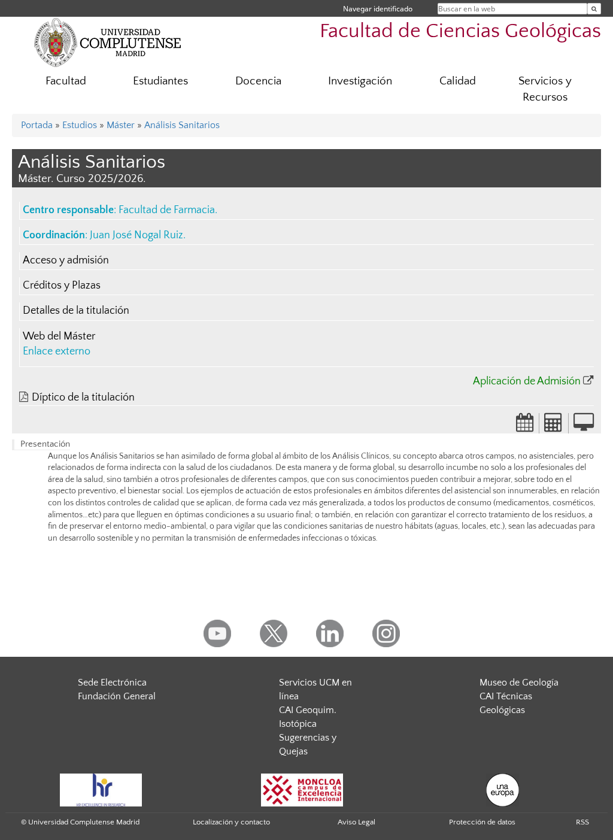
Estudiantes (160, 81)
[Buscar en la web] (594, 8)
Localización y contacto (231, 822)
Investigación (360, 81)
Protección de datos (482, 822)
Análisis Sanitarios (182, 125)
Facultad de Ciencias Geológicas (460, 31)
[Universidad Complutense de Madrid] (108, 42)
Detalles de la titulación (76, 311)
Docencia (258, 81)
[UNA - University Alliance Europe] (502, 789)
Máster (121, 125)
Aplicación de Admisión (527, 381)
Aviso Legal (356, 822)
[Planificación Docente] (525, 426)
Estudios (79, 125)
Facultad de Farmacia (167, 210)
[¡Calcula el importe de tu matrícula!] (553, 426)
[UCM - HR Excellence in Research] (101, 789)
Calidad (457, 81)
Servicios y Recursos (545, 89)
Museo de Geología (519, 682)
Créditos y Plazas (62, 286)
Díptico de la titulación (83, 398)
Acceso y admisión (66, 260)
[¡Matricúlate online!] (583, 426)
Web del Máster (59, 336)
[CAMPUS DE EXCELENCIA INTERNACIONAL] (302, 789)
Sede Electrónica (112, 682)
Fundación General (117, 696)
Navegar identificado (377, 9)
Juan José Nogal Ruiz (136, 235)
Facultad (65, 81)
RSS (582, 822)
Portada (37, 125)
